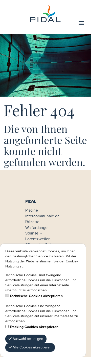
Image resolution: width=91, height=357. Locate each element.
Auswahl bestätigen (27, 339)
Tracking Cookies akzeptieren (34, 327)
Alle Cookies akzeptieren (32, 347)
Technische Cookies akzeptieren (36, 296)
